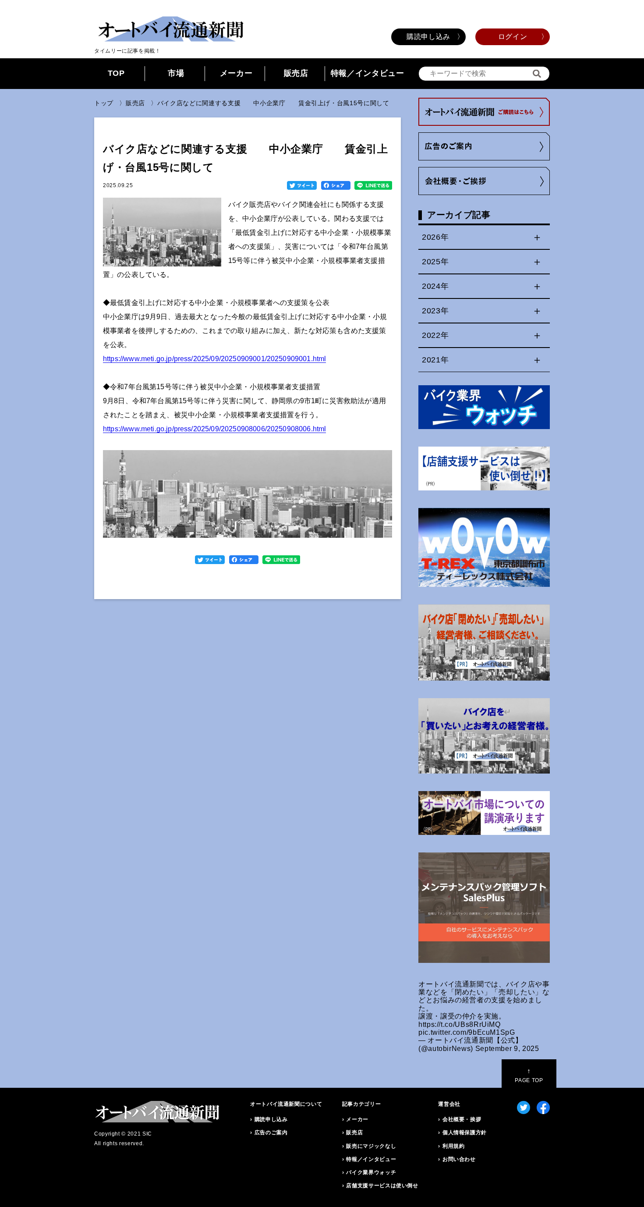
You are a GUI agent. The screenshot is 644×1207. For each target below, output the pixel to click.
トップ (103, 102)
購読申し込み (428, 36)
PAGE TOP (529, 1075)
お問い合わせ (459, 1159)
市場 (176, 73)
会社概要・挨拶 (461, 1119)
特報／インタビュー (367, 73)
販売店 (296, 73)
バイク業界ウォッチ (371, 1172)
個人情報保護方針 (464, 1132)
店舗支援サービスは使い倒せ (382, 1185)
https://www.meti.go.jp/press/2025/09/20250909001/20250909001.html (214, 358)
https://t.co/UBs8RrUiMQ (459, 1024)
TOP (116, 73)
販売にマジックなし (371, 1146)
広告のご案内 (271, 1132)
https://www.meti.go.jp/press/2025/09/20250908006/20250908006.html (214, 429)
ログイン (512, 36)
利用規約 (453, 1146)
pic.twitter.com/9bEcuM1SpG (466, 1032)
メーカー (236, 73)
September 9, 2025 (507, 1048)
